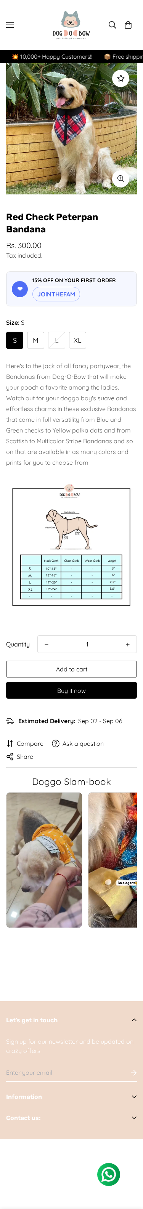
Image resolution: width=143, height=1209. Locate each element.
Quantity (18, 644)
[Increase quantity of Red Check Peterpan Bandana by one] (128, 644)
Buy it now (71, 690)
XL (78, 340)
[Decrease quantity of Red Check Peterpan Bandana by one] (46, 644)
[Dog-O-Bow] (72, 25)
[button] (128, 25)
